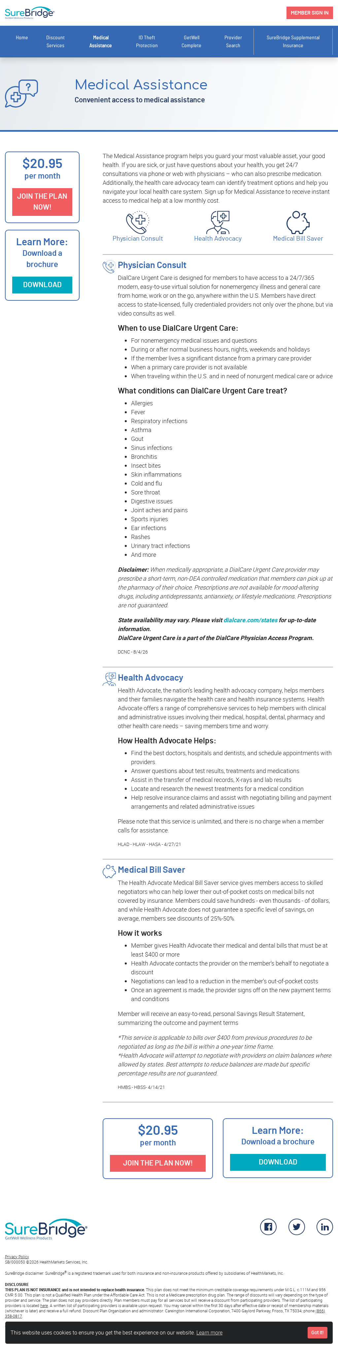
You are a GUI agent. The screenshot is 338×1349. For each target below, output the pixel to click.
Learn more (209, 1332)
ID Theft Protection (147, 41)
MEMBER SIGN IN (310, 13)
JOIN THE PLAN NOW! (42, 202)
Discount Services (55, 41)
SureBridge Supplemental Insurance (293, 41)
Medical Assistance (100, 41)
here (44, 1305)
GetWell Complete (191, 41)
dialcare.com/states (250, 620)
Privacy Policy (17, 1256)
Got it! (317, 1332)
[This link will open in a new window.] (268, 1233)
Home (22, 37)
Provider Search (233, 41)
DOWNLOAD (42, 284)
